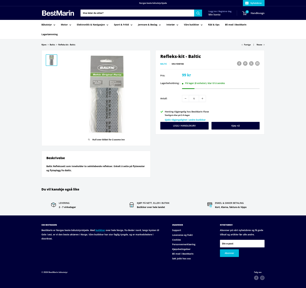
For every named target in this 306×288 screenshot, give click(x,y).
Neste (259, 44)
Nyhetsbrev (256, 3)
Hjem (44, 44)
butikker (100, 230)
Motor (64, 24)
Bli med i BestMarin (235, 24)
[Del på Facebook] (239, 63)
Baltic (52, 44)
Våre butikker (191, 24)
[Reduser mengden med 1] (185, 98)
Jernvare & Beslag (147, 24)
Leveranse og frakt (182, 234)
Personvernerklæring (183, 244)
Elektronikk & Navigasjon (91, 24)
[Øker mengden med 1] (202, 98)
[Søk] (198, 13)
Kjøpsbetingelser (181, 249)
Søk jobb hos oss (181, 258)
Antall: (163, 98)
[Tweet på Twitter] (251, 63)
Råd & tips (213, 24)
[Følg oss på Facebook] (256, 278)
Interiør (170, 24)
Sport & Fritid (121, 24)
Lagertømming (49, 34)
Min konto (214, 14)
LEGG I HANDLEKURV (184, 125)
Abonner (229, 253)
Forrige (247, 44)
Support (176, 230)
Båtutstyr (46, 24)
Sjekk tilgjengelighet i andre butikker (185, 119)
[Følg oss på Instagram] (262, 278)
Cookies (176, 239)
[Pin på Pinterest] (245, 63)
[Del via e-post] (257, 63)
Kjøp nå (235, 125)
